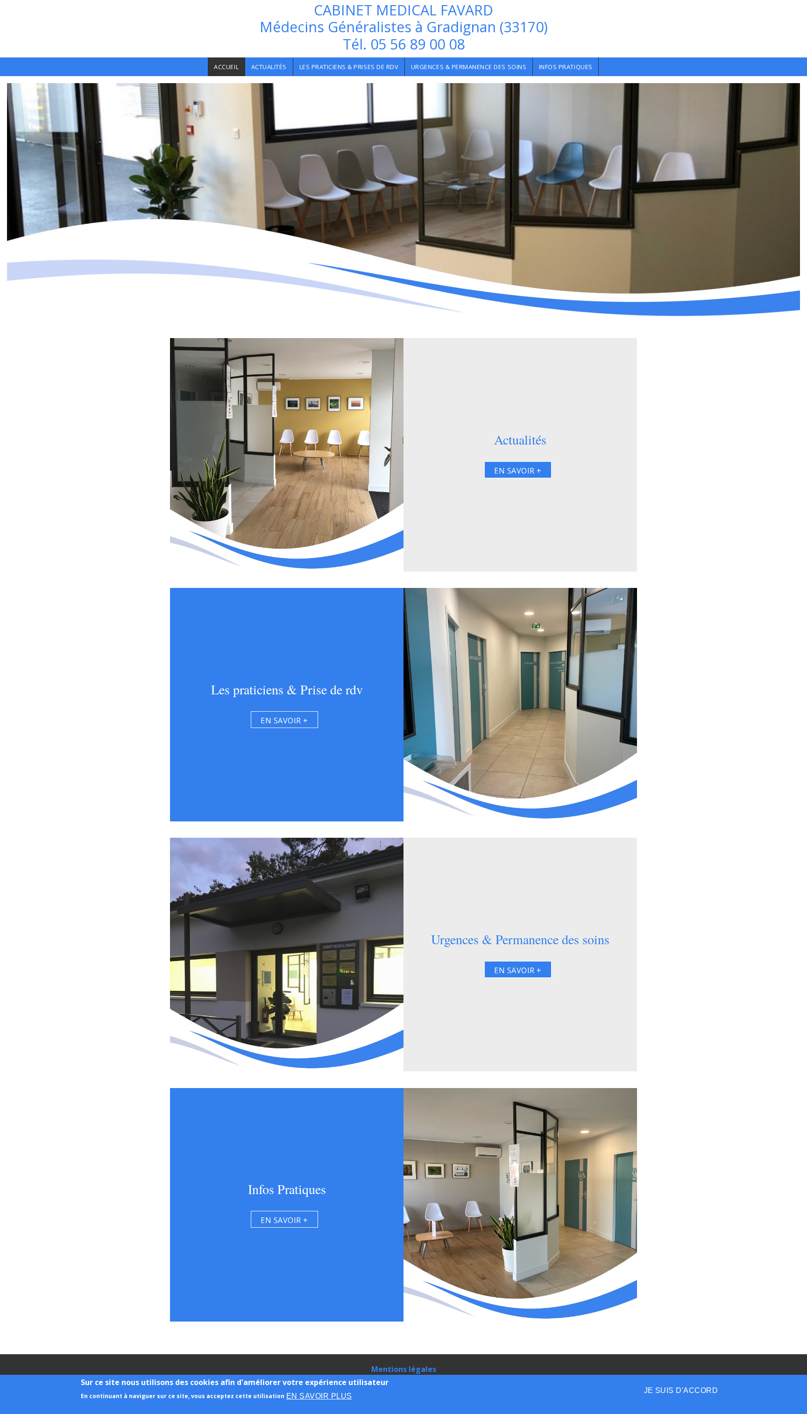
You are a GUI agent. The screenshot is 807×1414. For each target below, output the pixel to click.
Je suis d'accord (681, 1390)
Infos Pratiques (566, 67)
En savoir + (517, 471)
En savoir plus (319, 1396)
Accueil (226, 67)
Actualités (269, 67)
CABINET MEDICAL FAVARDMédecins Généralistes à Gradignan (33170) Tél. (404, 27)
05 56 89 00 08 (417, 44)
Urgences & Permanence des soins (468, 67)
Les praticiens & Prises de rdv (349, 67)
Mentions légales (403, 1369)
